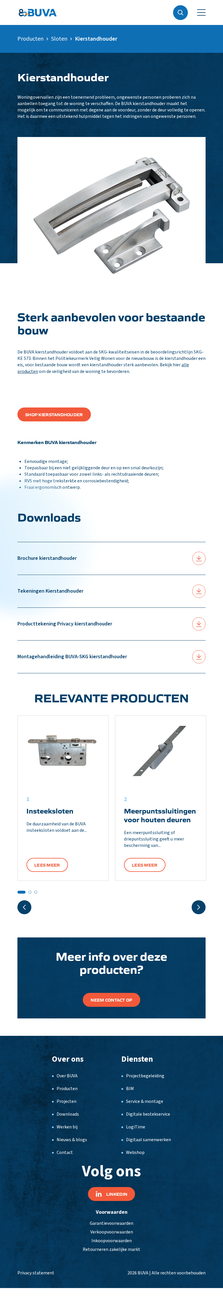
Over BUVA (67, 1076)
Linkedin (116, 1194)
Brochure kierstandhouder (47, 558)
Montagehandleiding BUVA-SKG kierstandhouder (72, 656)
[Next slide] (199, 907)
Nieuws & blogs (72, 1140)
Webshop (135, 1152)
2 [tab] (29, 892)
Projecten (66, 1101)
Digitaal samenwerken (148, 1140)
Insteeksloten (49, 810)
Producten (30, 39)
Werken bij (67, 1127)
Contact (65, 1152)
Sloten (59, 39)
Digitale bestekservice (148, 1114)
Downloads (68, 1114)
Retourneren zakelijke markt (111, 1249)
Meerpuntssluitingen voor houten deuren (160, 815)
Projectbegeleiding (145, 1076)
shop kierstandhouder (54, 414)
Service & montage (144, 1101)
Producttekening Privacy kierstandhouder (64, 623)
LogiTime (135, 1127)
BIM (130, 1088)
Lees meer (47, 865)
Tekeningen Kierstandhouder (50, 591)
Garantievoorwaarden (111, 1223)
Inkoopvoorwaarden (111, 1241)
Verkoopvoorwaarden (111, 1232)
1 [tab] (21, 892)
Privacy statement (35, 1273)
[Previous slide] (24, 907)
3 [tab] (35, 892)
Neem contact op (111, 1000)
